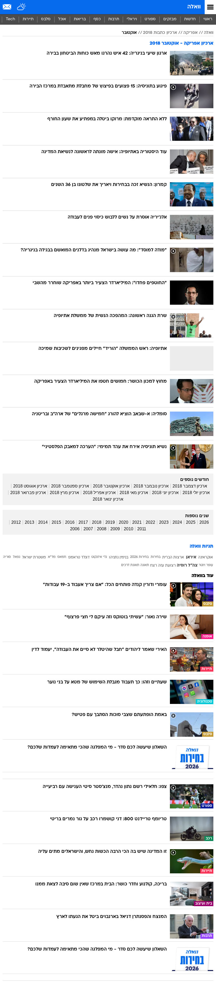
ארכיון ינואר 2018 (108, 499)
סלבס (46, 19)
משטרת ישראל (34, 557)
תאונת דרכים (130, 565)
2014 (43, 522)
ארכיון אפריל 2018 (99, 492)
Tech (10, 19)
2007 (88, 529)
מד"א (52, 557)
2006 (75, 529)
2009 (115, 529)
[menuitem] (189, 19)
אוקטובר (129, 33)
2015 (56, 522)
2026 (204, 522)
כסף (97, 19)
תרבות (113, 19)
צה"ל (193, 565)
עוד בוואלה (202, 576)
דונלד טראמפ (79, 557)
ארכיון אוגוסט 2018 (30, 486)
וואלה (194, 7)
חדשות (190, 19)
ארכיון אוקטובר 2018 (111, 486)
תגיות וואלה (201, 546)
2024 (177, 522)
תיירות (28, 19)
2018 (96, 522)
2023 (164, 522)
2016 (70, 522)
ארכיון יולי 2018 (196, 492)
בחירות (155, 557)
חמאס (61, 557)
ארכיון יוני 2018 (165, 492)
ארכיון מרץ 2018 (64, 492)
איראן (191, 557)
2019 (110, 522)
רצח (153, 565)
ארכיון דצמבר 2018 (190, 486)
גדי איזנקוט (99, 557)
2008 (101, 529)
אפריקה (190, 33)
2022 (150, 522)
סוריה (7, 557)
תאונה (144, 565)
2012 (16, 522)
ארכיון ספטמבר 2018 (70, 486)
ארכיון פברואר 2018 (28, 492)
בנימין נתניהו (118, 557)
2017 (83, 522)
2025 (190, 522)
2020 (123, 522)
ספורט (150, 19)
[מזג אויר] (21, 7)
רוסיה (182, 565)
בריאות (80, 19)
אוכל (62, 19)
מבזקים (169, 19)
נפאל (16, 557)
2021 (137, 522)
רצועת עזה (167, 565)
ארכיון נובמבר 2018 (151, 486)
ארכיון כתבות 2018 (160, 33)
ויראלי (132, 19)
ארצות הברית (173, 557)
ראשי (207, 19)
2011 (141, 529)
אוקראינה (205, 557)
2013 (29, 522)
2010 (128, 529)
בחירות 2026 (139, 557)
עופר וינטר (206, 565)
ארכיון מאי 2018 (134, 492)
